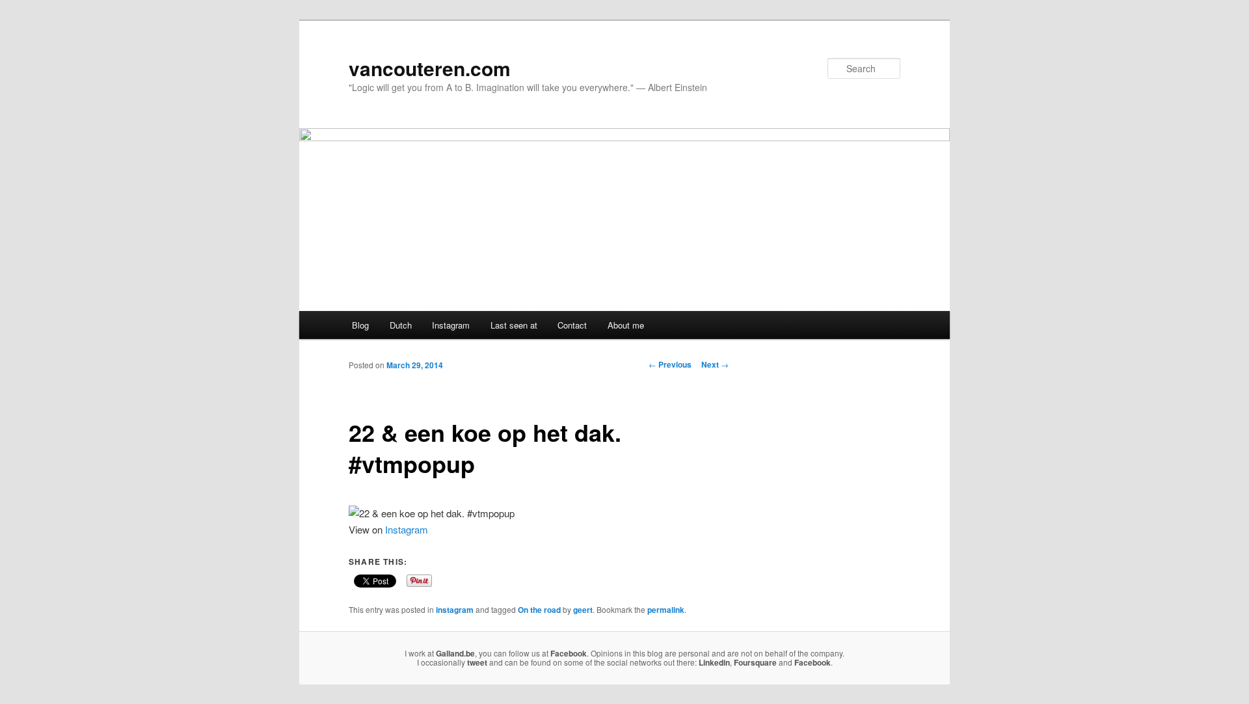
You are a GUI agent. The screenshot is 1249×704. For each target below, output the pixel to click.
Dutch (401, 325)
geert (583, 610)
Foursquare (755, 662)
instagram (455, 610)
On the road (539, 610)
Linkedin (714, 662)
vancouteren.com (430, 68)
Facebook (568, 653)
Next (715, 364)
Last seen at (513, 325)
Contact (572, 325)
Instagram (451, 325)
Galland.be (455, 653)
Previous (670, 364)
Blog (360, 325)
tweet (477, 662)
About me (626, 325)
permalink (665, 610)
